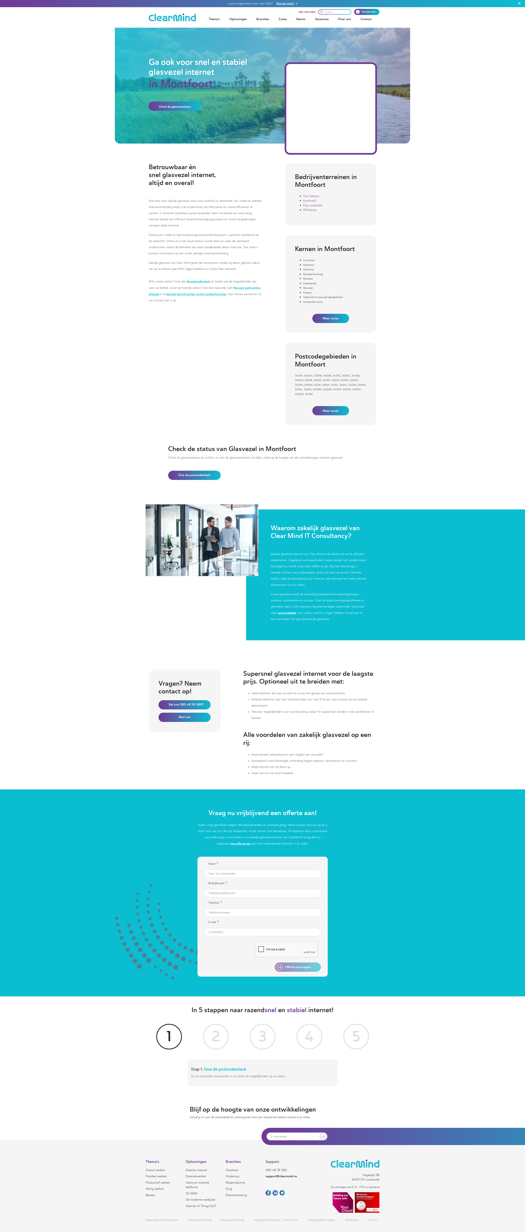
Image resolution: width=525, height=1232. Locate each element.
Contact (366, 19)
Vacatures (322, 19)
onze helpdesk (287, 613)
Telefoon (215, 903)
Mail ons (185, 717)
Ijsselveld (309, 200)
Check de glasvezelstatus (175, 106)
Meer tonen (331, 318)
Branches (262, 19)
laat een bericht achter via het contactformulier (197, 294)
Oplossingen (238, 19)
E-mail (213, 922)
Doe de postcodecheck (194, 475)
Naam (213, 864)
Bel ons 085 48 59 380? (186, 704)
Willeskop (310, 210)
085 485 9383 (307, 12)
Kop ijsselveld (312, 205)
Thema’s (214, 19)
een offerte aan (240, 843)
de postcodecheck (198, 281)
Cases (283, 19)
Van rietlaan (311, 196)
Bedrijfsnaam (217, 883)
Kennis (300, 19)
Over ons (344, 19)
